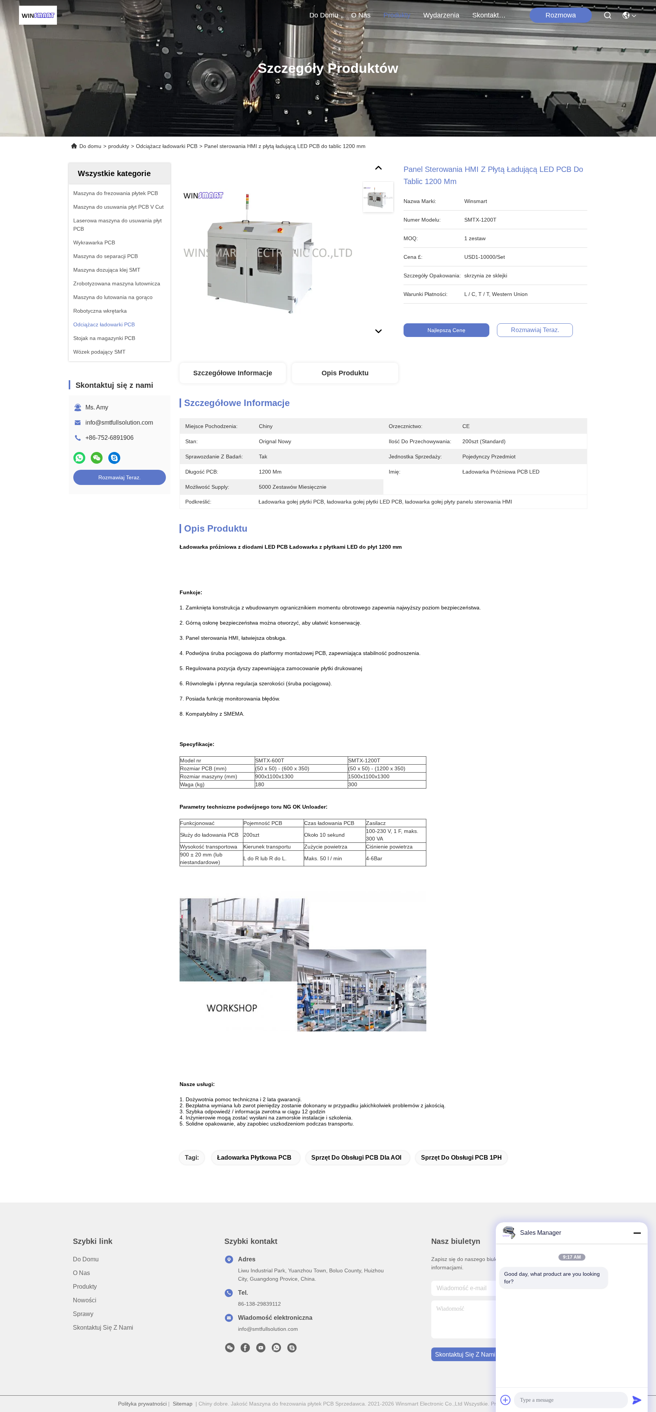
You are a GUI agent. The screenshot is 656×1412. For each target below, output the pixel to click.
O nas (361, 15)
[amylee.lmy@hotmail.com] (292, 1350)
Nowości (84, 1300)
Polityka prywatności (142, 1404)
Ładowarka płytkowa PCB (254, 1157)
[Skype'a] (114, 458)
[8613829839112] (276, 1350)
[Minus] (637, 1232)
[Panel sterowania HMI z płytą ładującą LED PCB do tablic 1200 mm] (268, 251)
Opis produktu (345, 373)
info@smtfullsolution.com (119, 422)
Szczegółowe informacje (232, 373)
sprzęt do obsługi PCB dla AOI (356, 1157)
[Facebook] (245, 1350)
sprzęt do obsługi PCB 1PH (461, 1157)
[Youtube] (260, 1350)
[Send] (637, 1400)
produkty (396, 15)
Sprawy (83, 1314)
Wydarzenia (441, 15)
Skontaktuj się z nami (490, 15)
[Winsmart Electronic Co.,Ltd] (38, 15)
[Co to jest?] (79, 458)
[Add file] (505, 1400)
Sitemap (182, 1404)
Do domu (323, 15)
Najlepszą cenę (446, 330)
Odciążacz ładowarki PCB (166, 146)
